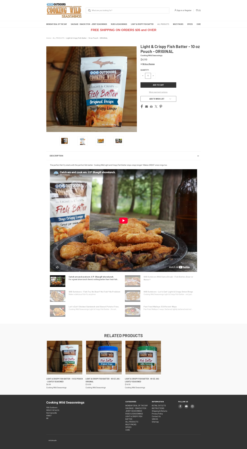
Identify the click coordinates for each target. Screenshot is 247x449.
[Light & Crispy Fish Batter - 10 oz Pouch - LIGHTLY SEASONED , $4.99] (64, 357)
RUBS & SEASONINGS (119, 24)
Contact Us (156, 416)
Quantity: (144, 70)
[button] (147, 64)
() (199, 10)
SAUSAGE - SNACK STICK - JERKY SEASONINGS (89, 24)
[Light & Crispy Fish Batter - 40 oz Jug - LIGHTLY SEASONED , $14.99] (143, 357)
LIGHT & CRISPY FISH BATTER (142, 24)
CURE (199, 24)
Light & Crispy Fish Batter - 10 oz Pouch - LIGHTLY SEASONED (64, 380)
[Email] (146, 106)
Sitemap (155, 422)
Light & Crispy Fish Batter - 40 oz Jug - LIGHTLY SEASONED (142, 380)
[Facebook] (141, 106)
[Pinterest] (161, 106)
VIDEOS (155, 419)
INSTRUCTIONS (158, 408)
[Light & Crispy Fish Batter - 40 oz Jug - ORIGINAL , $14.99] (104, 357)
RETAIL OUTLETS (159, 406)
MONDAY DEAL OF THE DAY (56, 24)
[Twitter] (156, 106)
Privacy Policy (157, 414)
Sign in (179, 10)
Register (188, 10)
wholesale (52, 440)
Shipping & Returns (159, 411)
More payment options (158, 92)
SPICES (190, 24)
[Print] (151, 106)
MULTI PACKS (178, 24)
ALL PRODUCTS (163, 24)
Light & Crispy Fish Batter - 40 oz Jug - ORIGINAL (103, 380)
